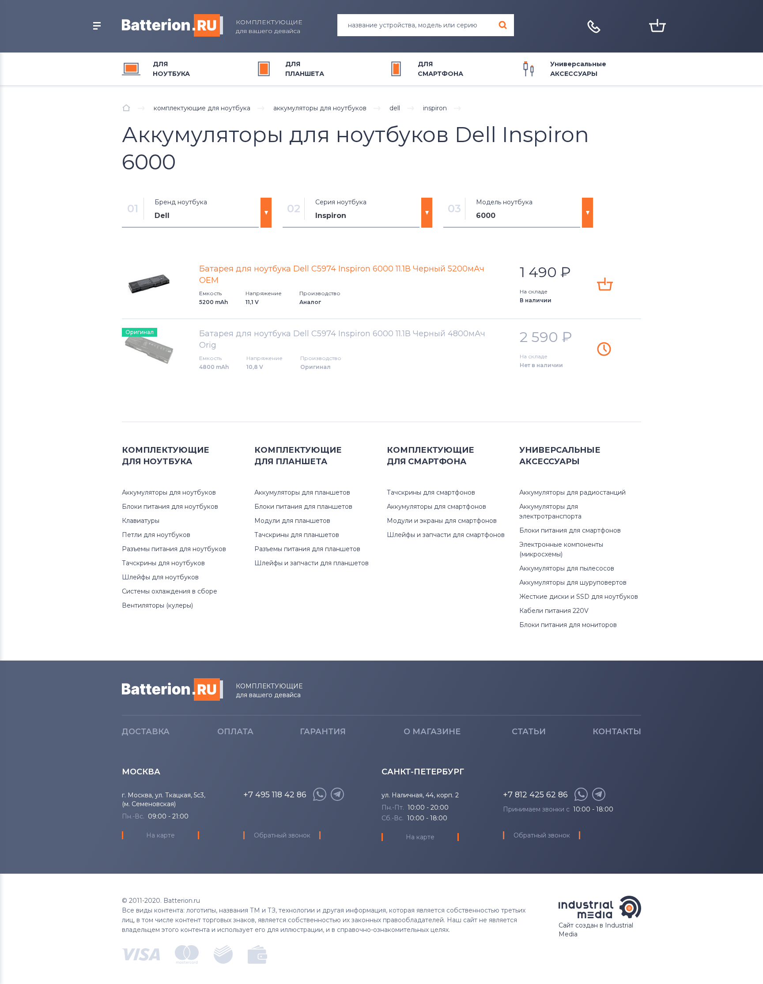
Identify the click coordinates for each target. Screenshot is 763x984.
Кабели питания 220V (554, 611)
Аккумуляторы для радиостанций (572, 492)
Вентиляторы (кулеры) (157, 605)
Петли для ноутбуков (156, 535)
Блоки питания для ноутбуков (170, 507)
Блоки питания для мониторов (568, 625)
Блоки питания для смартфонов (570, 530)
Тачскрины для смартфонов (431, 492)
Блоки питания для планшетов (303, 507)
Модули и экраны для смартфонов (442, 521)
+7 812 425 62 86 (535, 795)
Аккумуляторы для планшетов (302, 492)
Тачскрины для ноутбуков (163, 563)
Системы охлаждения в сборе (169, 591)
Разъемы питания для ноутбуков (174, 549)
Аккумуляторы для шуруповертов (573, 582)
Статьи (529, 731)
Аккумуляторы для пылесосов (566, 568)
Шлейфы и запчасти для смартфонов (446, 535)
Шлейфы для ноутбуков (160, 577)
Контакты (617, 731)
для (171, 69)
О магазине (432, 731)
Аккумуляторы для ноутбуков (169, 492)
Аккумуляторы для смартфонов (436, 507)
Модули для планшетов (292, 521)
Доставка (145, 731)
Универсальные (578, 69)
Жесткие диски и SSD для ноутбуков (578, 597)
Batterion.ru (172, 689)
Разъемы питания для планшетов (307, 549)
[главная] (126, 108)
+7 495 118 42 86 (274, 795)
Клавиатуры (140, 521)
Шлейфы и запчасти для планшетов (311, 563)
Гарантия (323, 731)
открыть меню (96, 26)
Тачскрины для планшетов (296, 535)
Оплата (235, 731)
